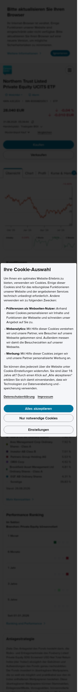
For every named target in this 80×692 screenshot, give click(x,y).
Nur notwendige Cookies (38, 418)
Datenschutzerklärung (19, 396)
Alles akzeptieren (38, 408)
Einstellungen (38, 430)
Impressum (45, 396)
